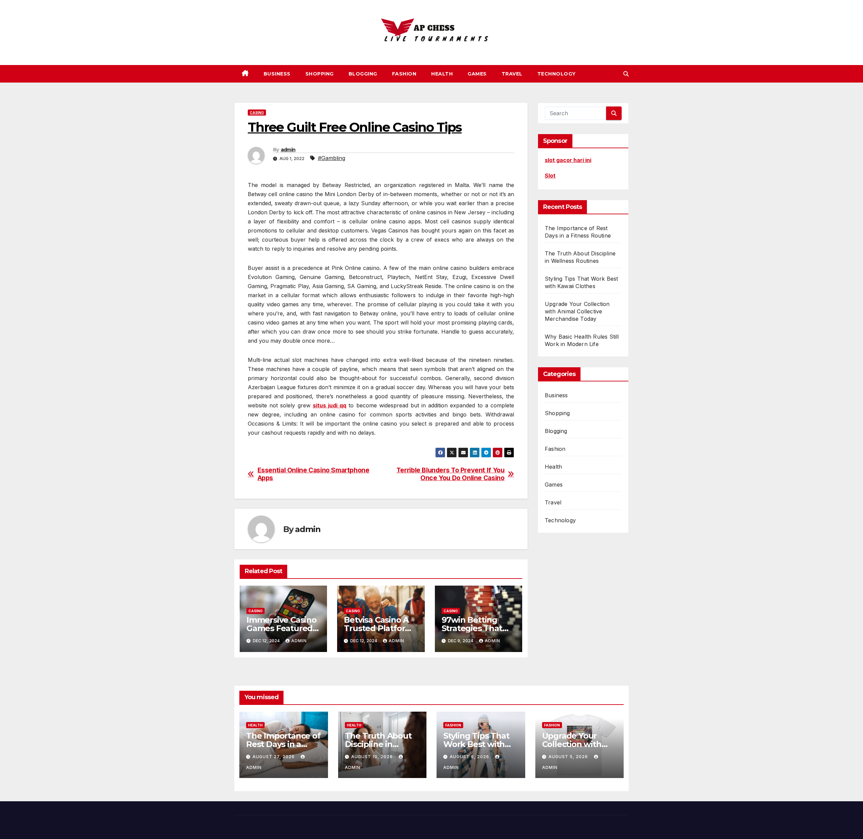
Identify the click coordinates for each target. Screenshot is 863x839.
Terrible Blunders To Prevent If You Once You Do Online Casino (450, 474)
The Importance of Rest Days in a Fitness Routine (283, 744)
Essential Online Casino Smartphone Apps (313, 474)
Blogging (363, 74)
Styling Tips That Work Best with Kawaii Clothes (476, 744)
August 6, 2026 (470, 756)
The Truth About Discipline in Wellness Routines (382, 744)
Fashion (404, 74)
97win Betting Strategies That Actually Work (472, 628)
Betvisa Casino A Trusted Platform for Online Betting (379, 628)
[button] (626, 73)
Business (277, 74)
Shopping (319, 74)
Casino (257, 113)
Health (442, 74)
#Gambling (331, 158)
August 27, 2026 (274, 756)
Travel (512, 74)
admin (288, 150)
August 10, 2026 (372, 756)
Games (477, 74)
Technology (556, 74)
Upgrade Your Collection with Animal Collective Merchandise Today (577, 311)
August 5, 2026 (568, 756)
